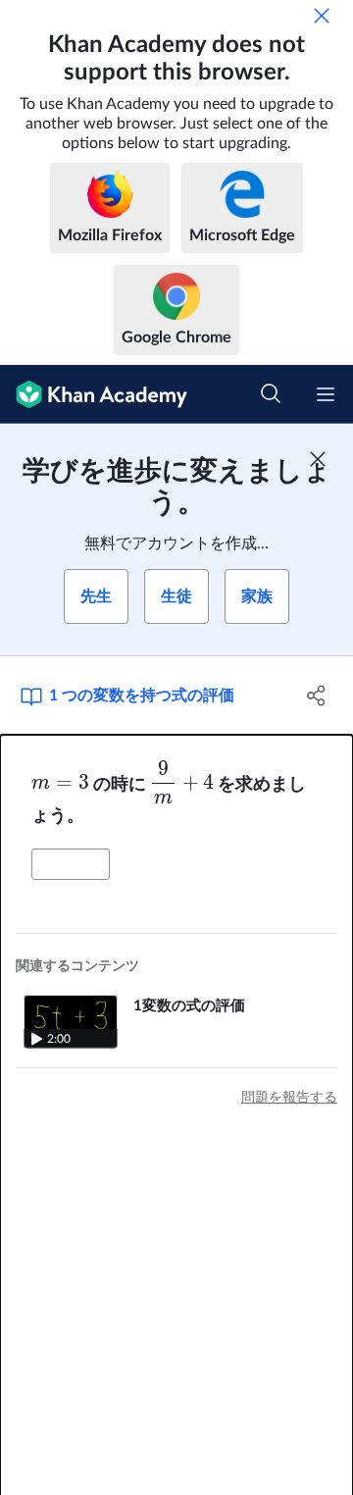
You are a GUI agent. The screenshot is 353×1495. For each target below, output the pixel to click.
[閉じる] (321, 15)
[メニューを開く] (325, 394)
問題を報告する (289, 1098)
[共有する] (316, 695)
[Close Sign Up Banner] (317, 459)
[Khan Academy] (93, 394)
